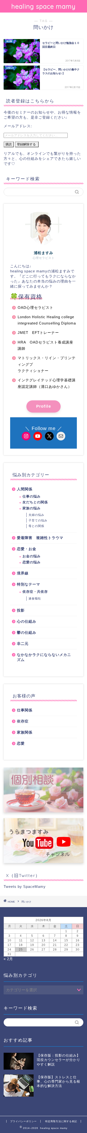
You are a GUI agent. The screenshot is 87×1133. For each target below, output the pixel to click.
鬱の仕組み (26, 632)
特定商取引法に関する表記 (61, 1121)
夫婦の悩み (36, 515)
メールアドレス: (18, 126)
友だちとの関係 (35, 502)
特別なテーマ (28, 584)
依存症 (23, 721)
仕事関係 (24, 710)
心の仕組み (26, 621)
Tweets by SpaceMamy (25, 886)
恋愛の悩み (31, 562)
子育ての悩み (38, 520)
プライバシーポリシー (23, 1121)
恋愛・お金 (26, 549)
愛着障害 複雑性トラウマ (40, 538)
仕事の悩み (31, 496)
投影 (21, 610)
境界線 (23, 573)
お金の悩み (31, 556)
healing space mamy (43, 6)
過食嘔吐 (35, 598)
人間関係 (24, 489)
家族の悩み (31, 508)
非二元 (23, 643)
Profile (43, 406)
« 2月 (8, 959)
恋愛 (21, 743)
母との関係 (36, 526)
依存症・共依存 (35, 591)
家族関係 (24, 732)
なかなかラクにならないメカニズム (44, 657)
